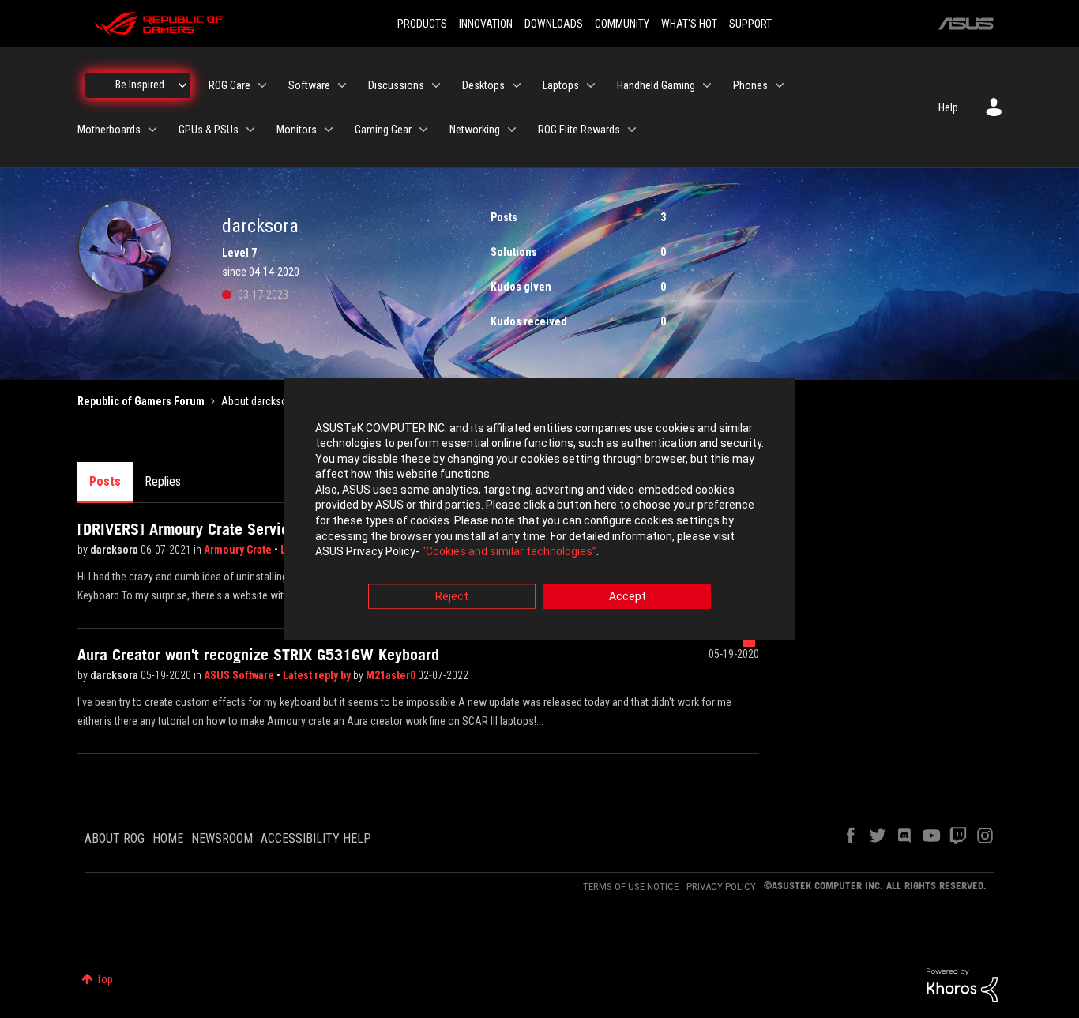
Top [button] (104, 979)
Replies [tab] (163, 481)
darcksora (115, 549)
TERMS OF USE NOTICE (631, 886)
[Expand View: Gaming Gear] (423, 129)
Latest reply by (318, 675)
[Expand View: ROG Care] (262, 85)
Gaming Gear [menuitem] (383, 129)
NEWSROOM (222, 838)
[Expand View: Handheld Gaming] (707, 85)
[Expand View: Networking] (512, 129)
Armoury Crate (239, 549)
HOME (167, 838)
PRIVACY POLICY (721, 886)
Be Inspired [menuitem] (139, 84)
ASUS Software (240, 675)
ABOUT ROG (115, 838)
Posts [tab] (105, 481)
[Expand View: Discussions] (436, 85)
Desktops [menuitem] (483, 85)
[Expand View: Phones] (780, 85)
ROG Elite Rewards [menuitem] (579, 129)
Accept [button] (627, 596)
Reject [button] (451, 596)
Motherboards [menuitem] (109, 129)
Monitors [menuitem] (296, 129)
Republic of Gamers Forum (141, 401)
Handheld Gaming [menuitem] (656, 85)
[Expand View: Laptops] (591, 85)
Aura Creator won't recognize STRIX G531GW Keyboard (258, 654)
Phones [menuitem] (750, 85)
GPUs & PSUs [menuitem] (209, 129)
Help (948, 107)
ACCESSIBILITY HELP (316, 838)
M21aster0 (392, 675)
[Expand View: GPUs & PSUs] (250, 129)
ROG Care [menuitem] (229, 85)
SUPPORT (750, 23)
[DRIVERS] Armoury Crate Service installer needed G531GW (274, 529)
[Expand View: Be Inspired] (182, 85)
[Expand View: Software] (342, 85)
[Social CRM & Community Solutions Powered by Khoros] (962, 984)
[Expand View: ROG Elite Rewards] (632, 129)
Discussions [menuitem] (396, 85)
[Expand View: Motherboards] (152, 129)
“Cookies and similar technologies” (509, 552)
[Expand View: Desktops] (516, 85)
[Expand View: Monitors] (328, 129)
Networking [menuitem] (474, 129)
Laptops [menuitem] (561, 85)
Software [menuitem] (309, 85)
